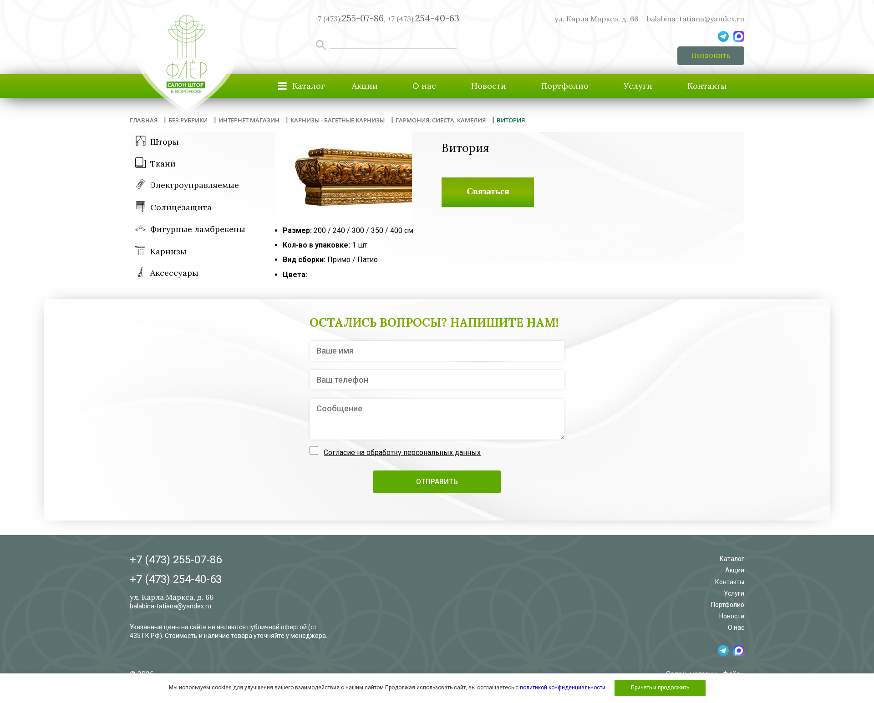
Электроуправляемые (194, 185)
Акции (365, 86)
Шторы (164, 142)
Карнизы (168, 251)
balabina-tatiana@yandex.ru (695, 18)
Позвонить (711, 55)
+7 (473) (423, 18)
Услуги (638, 86)
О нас (424, 86)
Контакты (707, 86)
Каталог (732, 558)
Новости (488, 86)
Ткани (163, 163)
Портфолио (565, 86)
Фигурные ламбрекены (197, 229)
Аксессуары (174, 273)
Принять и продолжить (660, 687)
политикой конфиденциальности (562, 687)
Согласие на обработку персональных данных (402, 452)
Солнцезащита (181, 207)
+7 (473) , (350, 18)
